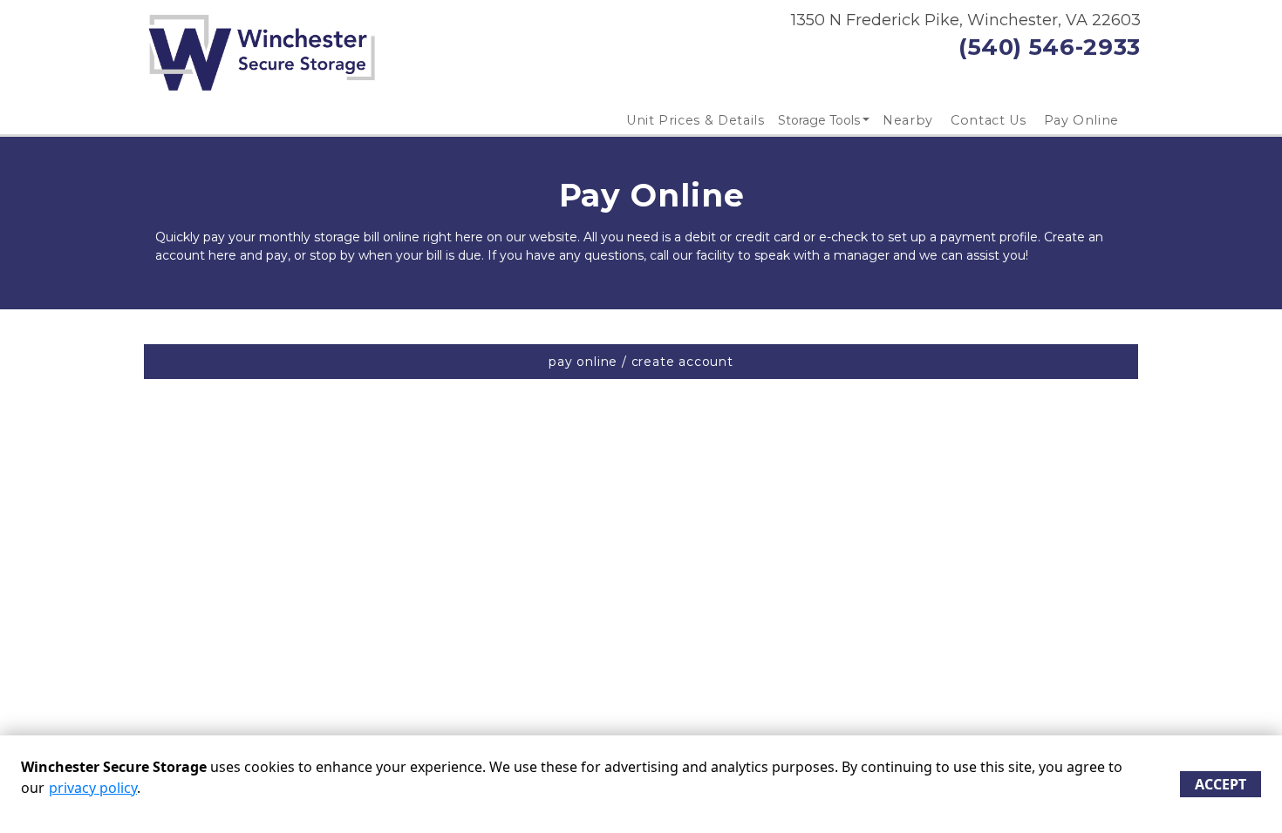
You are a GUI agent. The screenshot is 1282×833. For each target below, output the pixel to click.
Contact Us (988, 120)
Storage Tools (819, 120)
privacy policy (93, 787)
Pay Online (1082, 120)
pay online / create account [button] (641, 361)
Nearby (908, 120)
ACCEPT (1220, 784)
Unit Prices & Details (695, 120)
